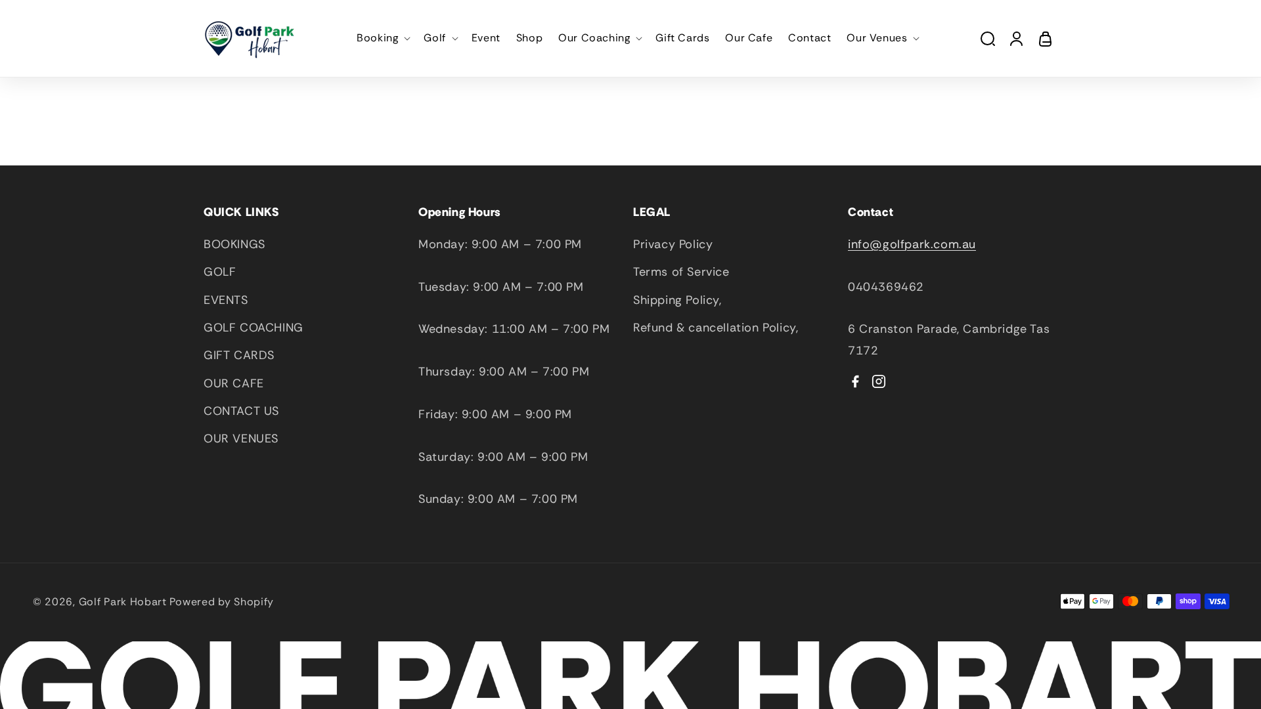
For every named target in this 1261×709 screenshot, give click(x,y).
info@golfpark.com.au (912, 244)
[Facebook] (855, 381)
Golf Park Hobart (123, 602)
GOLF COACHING (253, 327)
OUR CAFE (234, 383)
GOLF (220, 272)
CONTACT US (241, 411)
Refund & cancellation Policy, (715, 327)
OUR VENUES (241, 438)
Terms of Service (681, 272)
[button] (382, 38)
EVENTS (226, 300)
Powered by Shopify (222, 602)
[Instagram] (879, 381)
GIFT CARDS (239, 355)
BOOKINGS (234, 244)
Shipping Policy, (677, 300)
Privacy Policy (673, 244)
